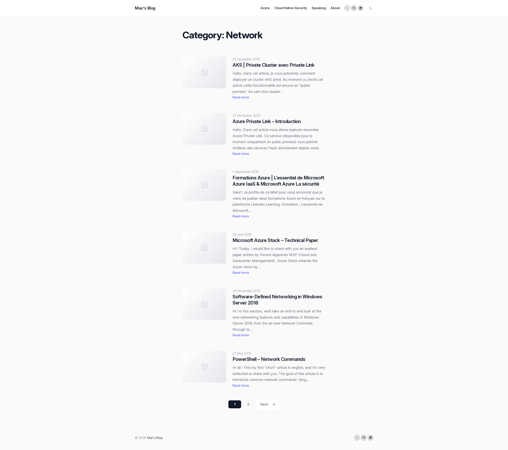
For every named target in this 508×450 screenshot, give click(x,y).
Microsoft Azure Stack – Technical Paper (275, 240)
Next (268, 404)
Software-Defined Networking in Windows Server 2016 (277, 300)
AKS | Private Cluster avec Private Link (273, 65)
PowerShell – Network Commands (269, 359)
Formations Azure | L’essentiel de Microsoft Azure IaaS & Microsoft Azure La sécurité (278, 181)
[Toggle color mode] (370, 8)
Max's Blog (145, 8)
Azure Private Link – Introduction (267, 121)
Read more (241, 97)
